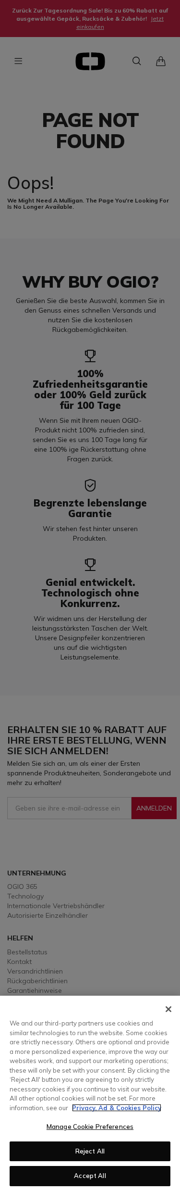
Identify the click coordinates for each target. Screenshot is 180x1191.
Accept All (90, 1175)
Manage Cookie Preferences (90, 1126)
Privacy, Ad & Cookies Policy (116, 1108)
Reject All (90, 1151)
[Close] (168, 1009)
